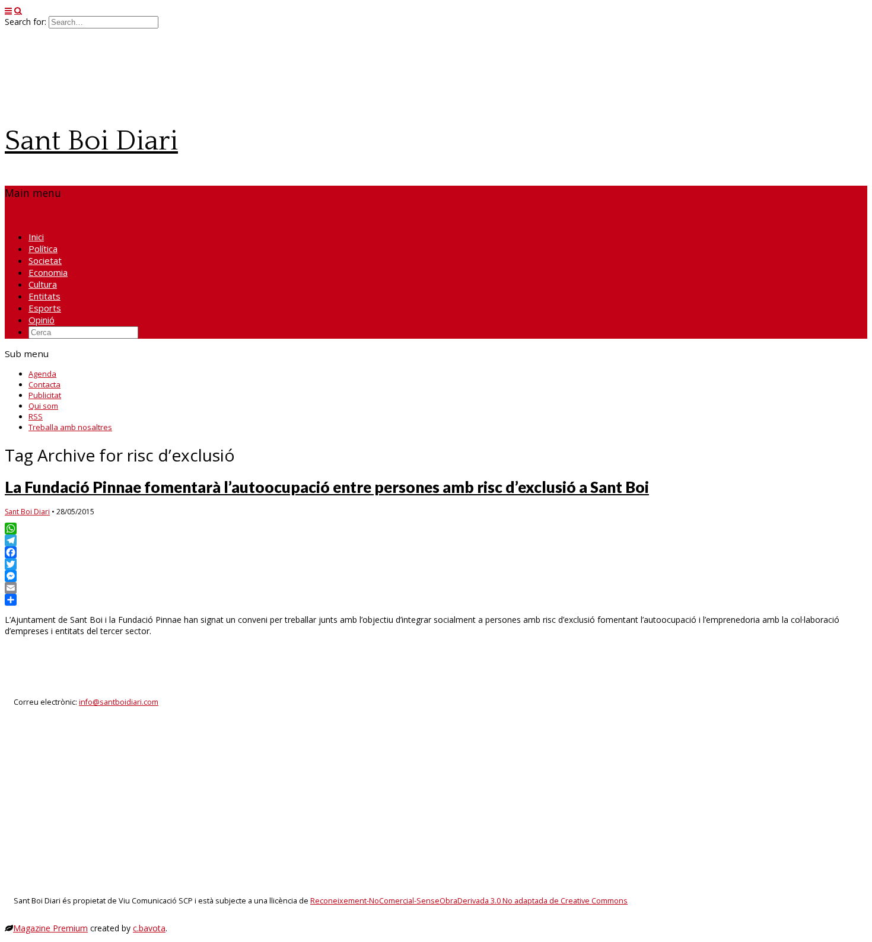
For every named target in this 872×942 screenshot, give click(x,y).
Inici (36, 237)
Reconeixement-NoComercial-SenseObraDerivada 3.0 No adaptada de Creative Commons (469, 901)
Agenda (42, 373)
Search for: (25, 21)
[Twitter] (436, 564)
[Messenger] (436, 576)
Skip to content (35, 216)
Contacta (44, 384)
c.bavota (149, 928)
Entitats (44, 296)
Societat (45, 260)
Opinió (41, 320)
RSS (35, 416)
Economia (48, 272)
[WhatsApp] (436, 528)
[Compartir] (436, 600)
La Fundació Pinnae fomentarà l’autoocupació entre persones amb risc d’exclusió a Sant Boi (327, 487)
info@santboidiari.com (118, 702)
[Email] (436, 588)
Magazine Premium (50, 928)
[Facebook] (436, 552)
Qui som (43, 405)
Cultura (42, 284)
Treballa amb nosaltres (70, 427)
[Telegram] (436, 540)
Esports (44, 308)
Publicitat (44, 395)
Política (43, 248)
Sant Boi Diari (91, 141)
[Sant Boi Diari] (94, 108)
